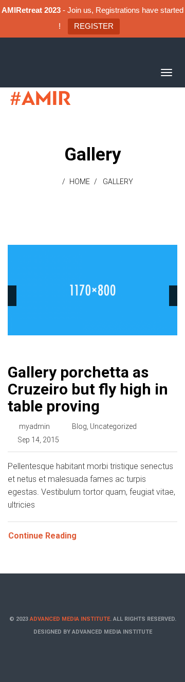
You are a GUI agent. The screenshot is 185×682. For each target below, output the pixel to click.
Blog (79, 426)
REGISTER (94, 26)
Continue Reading (42, 536)
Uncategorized (113, 426)
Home (79, 181)
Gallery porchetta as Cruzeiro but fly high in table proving (88, 389)
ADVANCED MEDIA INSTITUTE (70, 619)
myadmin (34, 426)
